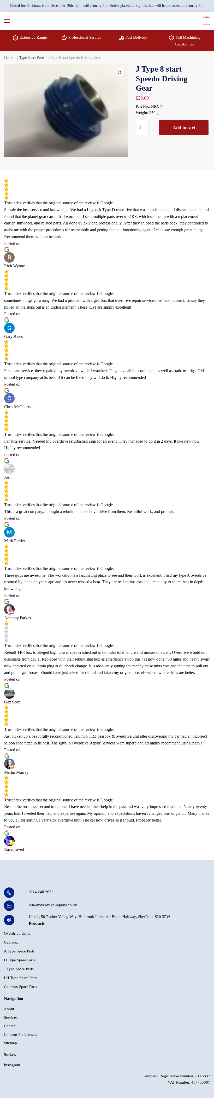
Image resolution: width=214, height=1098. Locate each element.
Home (8, 58)
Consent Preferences (20, 1034)
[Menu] (12, 21)
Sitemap (10, 1043)
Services (10, 1017)
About (9, 1009)
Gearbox (11, 942)
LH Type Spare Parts (20, 978)
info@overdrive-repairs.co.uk (53, 905)
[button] (120, 72)
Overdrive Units (17, 933)
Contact (10, 1026)
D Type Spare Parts (19, 960)
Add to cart (184, 127)
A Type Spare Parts (19, 951)
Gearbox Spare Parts (20, 987)
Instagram (12, 1065)
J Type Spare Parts (30, 58)
